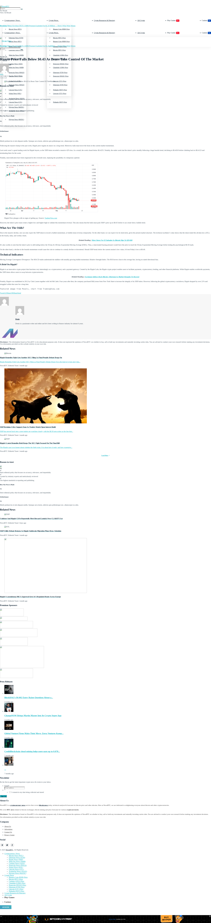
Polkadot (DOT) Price (60, 102)
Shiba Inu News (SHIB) (16, 67)
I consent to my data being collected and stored (27, 792)
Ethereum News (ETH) (17, 857)
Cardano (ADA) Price (16, 881)
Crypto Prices (53, 20)
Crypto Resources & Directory (104, 20)
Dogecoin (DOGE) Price (60, 76)
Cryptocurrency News (12, 20)
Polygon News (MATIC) (16, 119)
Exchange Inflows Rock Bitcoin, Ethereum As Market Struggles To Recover (112, 277)
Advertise (5, 907)
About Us (7, 826)
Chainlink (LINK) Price (60, 67)
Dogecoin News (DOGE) (16, 85)
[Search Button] (22, 49)
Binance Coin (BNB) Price (61, 29)
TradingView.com (51, 218)
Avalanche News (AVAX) (18, 871)
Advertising (8, 829)
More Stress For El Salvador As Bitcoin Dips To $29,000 (112, 240)
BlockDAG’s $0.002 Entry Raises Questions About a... (28, 697)
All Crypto (141, 20)
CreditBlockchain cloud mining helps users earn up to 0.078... (32, 751)
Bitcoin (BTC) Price (59, 50)
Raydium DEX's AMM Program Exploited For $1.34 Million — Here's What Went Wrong (37, 26)
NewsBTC (9, 850)
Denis (1, 74)
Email (6, 786)
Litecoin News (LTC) (15, 102)
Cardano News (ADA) (17, 863)
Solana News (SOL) (15, 93)
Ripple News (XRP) (16, 859)
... (5, 769)
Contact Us (8, 832)
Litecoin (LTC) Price (59, 93)
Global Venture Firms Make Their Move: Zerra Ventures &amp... (34, 733)
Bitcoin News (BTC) (15, 29)
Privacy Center (9, 835)
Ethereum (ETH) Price (60, 85)
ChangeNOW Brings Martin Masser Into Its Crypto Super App (32, 715)
